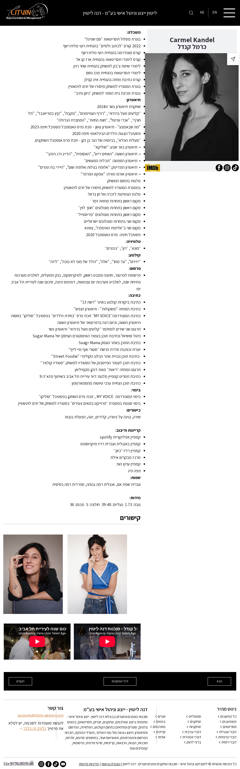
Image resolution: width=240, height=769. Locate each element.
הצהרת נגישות (110, 764)
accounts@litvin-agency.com (41, 715)
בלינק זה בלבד (34, 728)
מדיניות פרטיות (89, 764)
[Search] (191, 13)
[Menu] (229, 13)
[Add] (233, 59)
